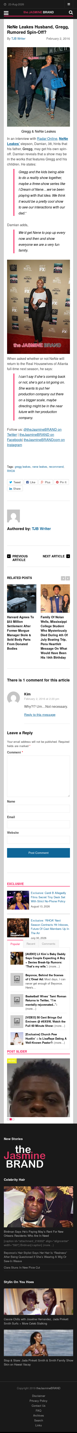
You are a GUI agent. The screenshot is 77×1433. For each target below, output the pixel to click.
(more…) (45, 960)
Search (38, 1397)
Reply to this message (39, 714)
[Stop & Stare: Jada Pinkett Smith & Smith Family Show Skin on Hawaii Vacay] (38, 1319)
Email (11, 817)
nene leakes (39, 466)
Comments (48, 944)
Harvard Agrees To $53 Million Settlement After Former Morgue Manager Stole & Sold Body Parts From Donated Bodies (20, 633)
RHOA (11, 471)
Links (38, 1402)
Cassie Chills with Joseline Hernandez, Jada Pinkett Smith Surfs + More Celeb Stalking (36, 1298)
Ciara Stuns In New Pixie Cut (22, 1244)
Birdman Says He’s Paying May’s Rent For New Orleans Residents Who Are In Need (33, 1210)
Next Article (54, 556)
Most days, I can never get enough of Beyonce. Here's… (45, 981)
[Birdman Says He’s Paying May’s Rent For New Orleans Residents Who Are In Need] (38, 1183)
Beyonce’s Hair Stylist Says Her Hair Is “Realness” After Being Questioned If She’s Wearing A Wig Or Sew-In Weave (35, 1233)
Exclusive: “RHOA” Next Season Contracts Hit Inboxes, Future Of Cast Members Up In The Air (50, 926)
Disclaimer (38, 1372)
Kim (27, 694)
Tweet (17, 482)
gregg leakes (23, 466)
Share (17, 488)
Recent (31, 944)
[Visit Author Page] (13, 516)
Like (32, 482)
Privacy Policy (38, 1377)
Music (11, 1060)
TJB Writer (18, 38)
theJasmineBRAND (48, 1365)
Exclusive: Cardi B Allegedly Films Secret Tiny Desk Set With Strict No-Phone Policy (48, 897)
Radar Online (47, 138)
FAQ (38, 1387)
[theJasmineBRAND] (38, 12)
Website (13, 832)
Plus (47, 482)
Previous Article (20, 558)
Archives (38, 1392)
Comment (15, 752)
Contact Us (39, 1382)
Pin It (63, 482)
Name (11, 801)
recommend (56, 466)
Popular (15, 944)
